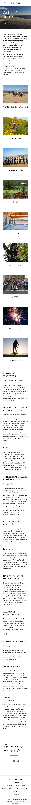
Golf (15, 202)
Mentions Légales (14, 801)
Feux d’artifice (15, 328)
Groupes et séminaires (15, 785)
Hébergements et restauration (15, 788)
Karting (15, 297)
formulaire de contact (14, 70)
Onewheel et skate (15, 360)
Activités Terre (15, 779)
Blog (15, 791)
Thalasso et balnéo (15, 233)
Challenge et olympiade (15, 107)
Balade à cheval (15, 138)
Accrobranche (15, 265)
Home (5, 23)
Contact (15, 794)
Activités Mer (15, 782)
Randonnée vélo (15, 170)
